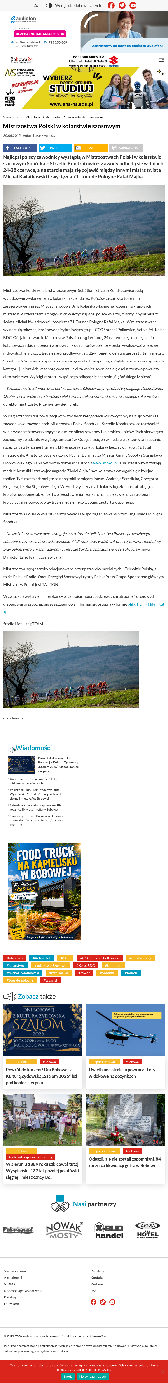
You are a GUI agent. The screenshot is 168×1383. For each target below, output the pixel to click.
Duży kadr (11, 1304)
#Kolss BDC (86, 965)
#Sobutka (107, 973)
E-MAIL (91, 148)
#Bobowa (49, 1062)
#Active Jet (42, 958)
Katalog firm (13, 1297)
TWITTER (56, 148)
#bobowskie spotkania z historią (30, 1157)
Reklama (97, 1284)
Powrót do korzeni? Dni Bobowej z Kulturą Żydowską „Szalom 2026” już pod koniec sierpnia (41, 1076)
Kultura (22, 1062)
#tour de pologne (20, 980)
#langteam (113, 965)
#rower (84, 973)
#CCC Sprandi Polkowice (99, 958)
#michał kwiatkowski (23, 973)
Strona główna (13, 117)
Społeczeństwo (104, 1062)
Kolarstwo (15, 958)
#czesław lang (140, 958)
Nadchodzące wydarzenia (23, 1290)
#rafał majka (58, 973)
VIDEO (9, 1284)
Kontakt (97, 1277)
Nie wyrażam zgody (93, 1376)
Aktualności (34, 117)
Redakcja (97, 1271)
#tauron (131, 973)
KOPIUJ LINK (128, 147)
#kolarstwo (15, 965)
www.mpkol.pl (105, 462)
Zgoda (68, 1376)
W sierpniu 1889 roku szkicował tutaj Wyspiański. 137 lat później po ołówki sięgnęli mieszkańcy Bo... (42, 1170)
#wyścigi (50, 980)
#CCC (65, 958)
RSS (93, 1290)
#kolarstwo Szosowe (50, 965)
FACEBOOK (22, 148)
